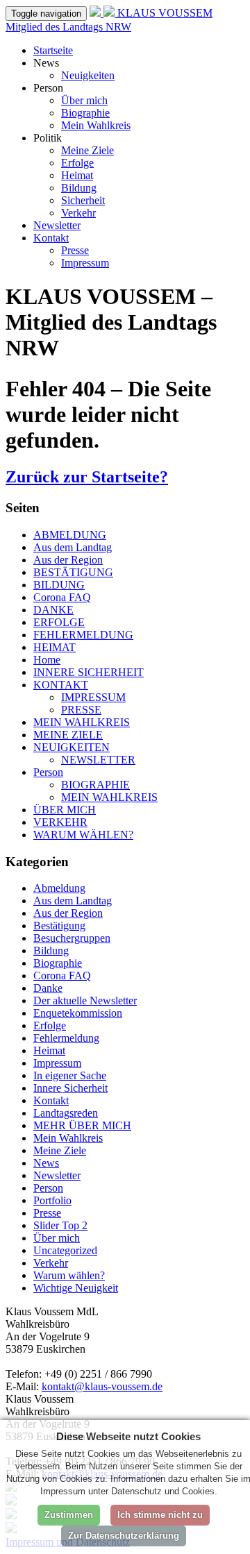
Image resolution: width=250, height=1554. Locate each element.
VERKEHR (60, 822)
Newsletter (57, 225)
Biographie (85, 113)
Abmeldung (59, 888)
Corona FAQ (62, 597)
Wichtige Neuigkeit (75, 1288)
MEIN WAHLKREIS (81, 722)
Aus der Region (68, 560)
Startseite (53, 50)
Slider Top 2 (60, 1225)
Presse (75, 250)
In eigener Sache (69, 1075)
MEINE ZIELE (68, 735)
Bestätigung (59, 925)
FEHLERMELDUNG (83, 635)
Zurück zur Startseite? (87, 477)
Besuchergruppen (71, 938)
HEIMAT (54, 647)
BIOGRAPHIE (95, 785)
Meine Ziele (87, 150)
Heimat (77, 175)
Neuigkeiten (88, 75)
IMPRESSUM (93, 697)
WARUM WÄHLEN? (83, 835)
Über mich (84, 100)
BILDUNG (59, 585)
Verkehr (78, 213)
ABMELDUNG (69, 535)
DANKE (53, 610)
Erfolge (77, 163)
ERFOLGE (59, 622)
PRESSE (81, 710)
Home (46, 660)
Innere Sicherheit (70, 1088)
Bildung (79, 188)
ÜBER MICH (64, 810)
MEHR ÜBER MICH (82, 1125)
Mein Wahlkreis (96, 125)
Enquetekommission (77, 1013)
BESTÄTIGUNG (73, 572)
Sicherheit (83, 200)
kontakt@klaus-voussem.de (102, 1386)
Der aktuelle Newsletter (85, 1000)
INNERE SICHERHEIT (88, 672)
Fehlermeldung (66, 1038)
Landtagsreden (65, 1113)
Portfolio (52, 1200)
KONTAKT (60, 685)
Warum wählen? (69, 1275)
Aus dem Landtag (72, 547)
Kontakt (51, 238)
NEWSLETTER (98, 760)
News (46, 1163)
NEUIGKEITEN (71, 747)
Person (48, 772)
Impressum (85, 263)
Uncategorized (65, 1250)
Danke (47, 988)
